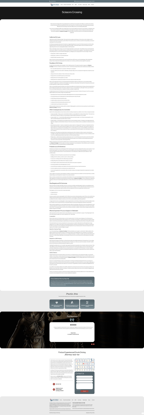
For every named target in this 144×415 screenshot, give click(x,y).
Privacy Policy (92, 412)
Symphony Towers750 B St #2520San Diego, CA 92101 (60, 389)
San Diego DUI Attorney (68, 283)
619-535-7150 (53, 1)
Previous (92, 344)
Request (84, 391)
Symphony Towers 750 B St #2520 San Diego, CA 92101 (85, 1)
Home (62, 4)
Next (93, 344)
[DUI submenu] (73, 4)
